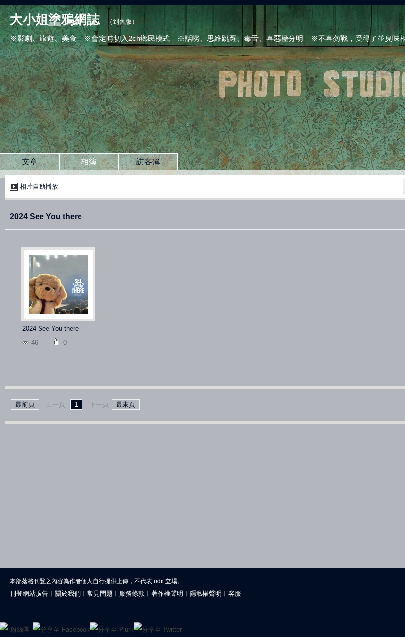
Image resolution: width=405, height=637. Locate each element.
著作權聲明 (167, 593)
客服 (234, 593)
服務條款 (132, 593)
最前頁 (25, 404)
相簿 (89, 162)
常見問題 (100, 593)
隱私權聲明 (206, 593)
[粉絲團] (4, 626)
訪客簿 (148, 162)
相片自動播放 (39, 186)
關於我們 (68, 593)
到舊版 (122, 21)
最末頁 (125, 404)
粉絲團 (20, 629)
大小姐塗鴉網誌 (55, 19)
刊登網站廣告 (29, 593)
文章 (30, 162)
